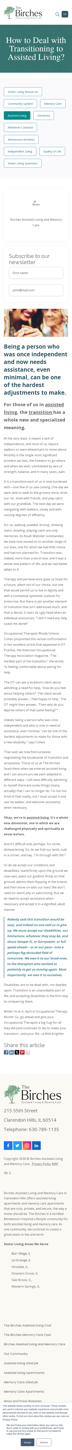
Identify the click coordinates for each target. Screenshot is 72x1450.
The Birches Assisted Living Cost (27, 1325)
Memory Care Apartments (24, 1391)
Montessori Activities (21, 139)
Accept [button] (27, 1442)
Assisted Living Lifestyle (21, 1363)
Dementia (43, 115)
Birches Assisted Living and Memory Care (34, 1344)
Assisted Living (17, 115)
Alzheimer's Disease (20, 127)
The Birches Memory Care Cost (27, 1335)
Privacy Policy (41, 1164)
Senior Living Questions (23, 163)
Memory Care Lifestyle (21, 1382)
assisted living (38, 817)
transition (41, 412)
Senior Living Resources (23, 92)
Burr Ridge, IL (21, 1253)
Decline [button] (44, 1442)
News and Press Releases (23, 1401)
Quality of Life (52, 151)
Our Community (16, 1354)
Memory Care (53, 103)
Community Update (20, 103)
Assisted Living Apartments (24, 1373)
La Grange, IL (21, 1260)
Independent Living (20, 151)
